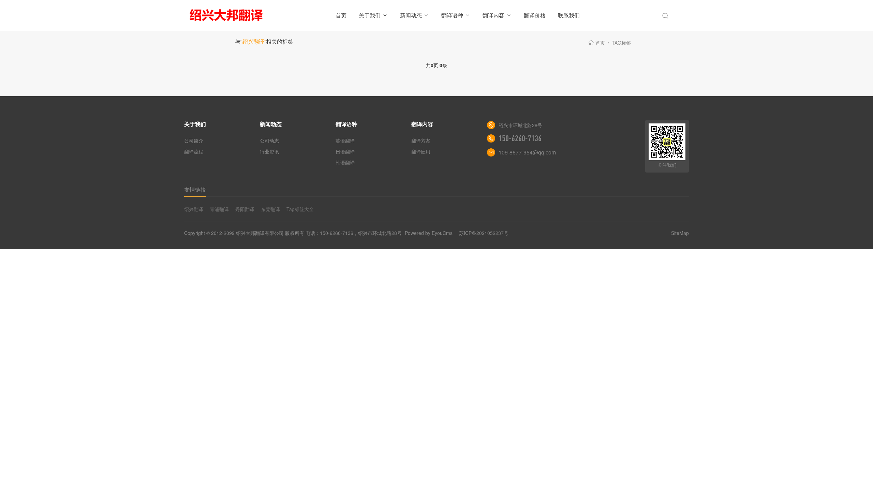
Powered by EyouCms (428, 232)
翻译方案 (420, 140)
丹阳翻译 (244, 209)
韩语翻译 (345, 162)
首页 (341, 15)
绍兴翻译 (193, 209)
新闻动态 (411, 15)
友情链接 (195, 189)
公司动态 (269, 140)
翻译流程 (193, 151)
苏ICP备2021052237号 (483, 232)
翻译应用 (420, 151)
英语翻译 (345, 140)
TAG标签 (621, 42)
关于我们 (370, 15)
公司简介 (193, 140)
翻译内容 (493, 15)
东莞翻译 (270, 209)
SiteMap (680, 232)
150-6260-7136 (520, 138)
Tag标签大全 (300, 209)
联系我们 (569, 15)
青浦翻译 (219, 209)
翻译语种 (452, 15)
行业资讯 (269, 151)
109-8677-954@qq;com (527, 152)
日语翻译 (345, 151)
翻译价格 (535, 15)
